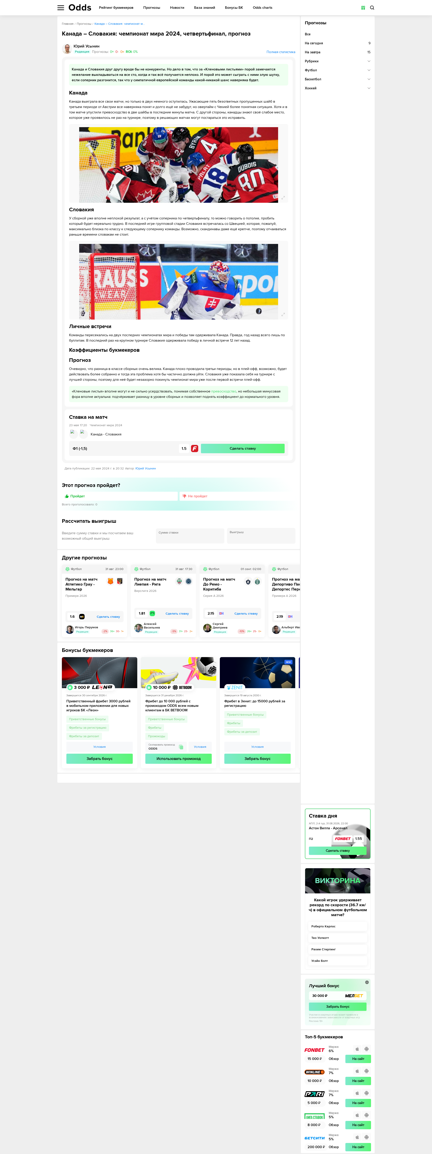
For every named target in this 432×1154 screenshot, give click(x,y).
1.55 (358, 838)
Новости (177, 8)
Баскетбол (313, 79)
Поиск (372, 7)
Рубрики (312, 61)
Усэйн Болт (319, 961)
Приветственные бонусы (87, 719)
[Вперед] (293, 600)
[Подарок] (363, 7)
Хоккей (311, 88)
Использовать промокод (179, 758)
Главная (68, 24)
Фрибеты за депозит (84, 736)
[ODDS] (80, 7)
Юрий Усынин (145, 468)
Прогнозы (151, 8)
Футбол (311, 70)
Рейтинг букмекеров (116, 8)
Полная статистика (281, 52)
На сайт (358, 1059)
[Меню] (60, 7)
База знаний (204, 8)
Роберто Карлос (323, 926)
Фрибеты (154, 728)
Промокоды (156, 736)
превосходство (223, 391)
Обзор (334, 1059)
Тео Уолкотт (320, 938)
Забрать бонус (99, 758)
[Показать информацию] (367, 982)
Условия (99, 747)
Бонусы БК (234, 8)
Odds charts (262, 8)
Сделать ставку (338, 851)
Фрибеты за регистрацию (87, 728)
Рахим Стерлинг (323, 949)
